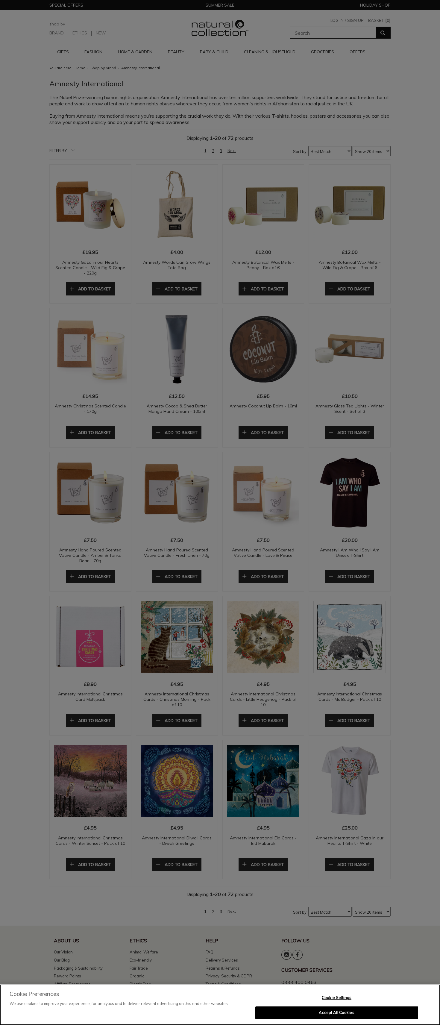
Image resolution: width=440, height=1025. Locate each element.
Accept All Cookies (336, 1012)
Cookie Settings (336, 997)
